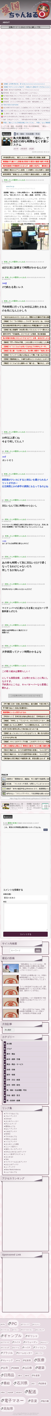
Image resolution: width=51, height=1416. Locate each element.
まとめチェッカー (12, 1121)
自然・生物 (11, 1070)
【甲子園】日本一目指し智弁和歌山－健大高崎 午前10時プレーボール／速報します (26, 704)
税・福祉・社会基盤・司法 (28, 134)
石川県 (22, 1383)
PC (14, 1323)
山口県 (28, 1367)
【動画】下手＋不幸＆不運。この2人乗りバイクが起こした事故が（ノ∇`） (26, 342)
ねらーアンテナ (11, 1129)
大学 (16, 149)
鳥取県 (24, 149)
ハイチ (27, 1347)
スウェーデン (31, 1342)
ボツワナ (40, 1353)
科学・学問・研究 (13, 1085)
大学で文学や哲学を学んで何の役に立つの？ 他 (18, 116)
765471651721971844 (10, 105)
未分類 (9, 1044)
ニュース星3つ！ (11, 1147)
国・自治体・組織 (13, 1100)
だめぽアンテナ (11, 1131)
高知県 (8, 1408)
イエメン (36, 1324)
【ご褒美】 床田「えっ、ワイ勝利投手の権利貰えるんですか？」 (23, 113)
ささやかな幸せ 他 (10, 737)
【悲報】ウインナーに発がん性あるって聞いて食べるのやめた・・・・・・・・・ (26, 355)
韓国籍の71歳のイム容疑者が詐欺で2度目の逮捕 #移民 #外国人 (26, 162)
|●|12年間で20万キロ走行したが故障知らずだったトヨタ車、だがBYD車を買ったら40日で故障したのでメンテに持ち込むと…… (26, 107)
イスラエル (6, 1330)
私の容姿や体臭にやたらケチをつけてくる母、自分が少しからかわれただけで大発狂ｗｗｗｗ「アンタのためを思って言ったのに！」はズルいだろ (26, 96)
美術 (3, 1392)
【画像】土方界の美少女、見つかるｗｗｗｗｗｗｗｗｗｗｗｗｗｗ (24, 84)
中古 (18, 1360)
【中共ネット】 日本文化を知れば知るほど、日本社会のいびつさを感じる (26, 716)
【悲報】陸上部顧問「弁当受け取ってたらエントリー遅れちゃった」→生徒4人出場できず (26, 330)
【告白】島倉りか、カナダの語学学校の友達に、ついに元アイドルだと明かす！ (26, 750)
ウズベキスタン (27, 1330)
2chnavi (8, 1119)
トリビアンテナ (11, 1141)
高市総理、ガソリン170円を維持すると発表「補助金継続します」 (23, 101)
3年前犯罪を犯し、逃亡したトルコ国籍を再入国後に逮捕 (24, 157)
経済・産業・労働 (13, 1059)
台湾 (5, 1367)
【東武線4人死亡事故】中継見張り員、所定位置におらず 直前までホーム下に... (26, 758)
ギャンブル (13, 1336)
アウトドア (26, 1324)
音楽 (34, 1401)
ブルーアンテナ (11, 1116)
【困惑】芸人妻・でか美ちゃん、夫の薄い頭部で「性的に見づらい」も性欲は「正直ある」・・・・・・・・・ (26, 351)
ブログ (9, 1049)
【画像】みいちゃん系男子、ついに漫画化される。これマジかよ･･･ (26, 725)
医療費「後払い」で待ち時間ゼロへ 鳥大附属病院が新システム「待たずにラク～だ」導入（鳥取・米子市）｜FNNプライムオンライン (25, 194)
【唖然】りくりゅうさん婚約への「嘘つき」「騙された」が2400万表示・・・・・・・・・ (26, 363)
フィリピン (40, 1347)
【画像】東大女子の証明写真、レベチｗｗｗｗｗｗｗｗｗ (21, 90)
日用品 (9, 1375)
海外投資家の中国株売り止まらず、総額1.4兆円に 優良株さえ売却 (26, 166)
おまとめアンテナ (12, 1164)
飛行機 (45, 1401)
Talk (7, 1159)
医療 (32, 149)
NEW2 (7, 1134)
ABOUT (6, 22)
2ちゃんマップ (10, 1124)
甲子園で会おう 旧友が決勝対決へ (15, 708)
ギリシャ (33, 1336)
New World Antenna (13, 1170)
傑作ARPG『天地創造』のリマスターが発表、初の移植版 (24, 334)
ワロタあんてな (11, 1136)
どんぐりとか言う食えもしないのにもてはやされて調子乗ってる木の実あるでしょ (26, 110)
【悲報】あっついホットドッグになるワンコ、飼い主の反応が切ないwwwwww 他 (26, 733)
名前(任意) (7, 894)
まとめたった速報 (12, 1144)
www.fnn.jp (10, 186)
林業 (27, 1375)
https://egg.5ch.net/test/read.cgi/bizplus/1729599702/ (30, 799)
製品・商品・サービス (15, 1064)
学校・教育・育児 (13, 1095)
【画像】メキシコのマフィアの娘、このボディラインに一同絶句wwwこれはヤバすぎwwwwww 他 (26, 742)
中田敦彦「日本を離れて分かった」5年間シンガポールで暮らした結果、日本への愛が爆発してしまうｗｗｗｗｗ (26, 99)
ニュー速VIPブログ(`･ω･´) (15, 1154)
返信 (45, 829)
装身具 (19, 1392)
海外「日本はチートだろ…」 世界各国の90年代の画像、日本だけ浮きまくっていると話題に (26, 119)
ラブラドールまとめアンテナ (16, 1162)
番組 (7, 1383)
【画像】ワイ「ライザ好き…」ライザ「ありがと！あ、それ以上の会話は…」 (26, 321)
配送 (32, 1391)
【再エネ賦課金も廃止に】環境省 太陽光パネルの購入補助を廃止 (26, 746)
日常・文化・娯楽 (13, 1080)
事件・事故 (11, 1054)
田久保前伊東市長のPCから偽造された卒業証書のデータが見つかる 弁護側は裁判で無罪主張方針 (26, 326)
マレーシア (7, 1360)
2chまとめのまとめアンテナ (15, 1152)
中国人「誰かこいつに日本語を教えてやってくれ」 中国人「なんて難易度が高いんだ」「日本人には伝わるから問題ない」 (26, 122)
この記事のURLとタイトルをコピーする (25, 696)
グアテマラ (6, 1342)
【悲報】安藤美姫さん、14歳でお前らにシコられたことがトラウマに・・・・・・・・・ (26, 359)
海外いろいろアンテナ (13, 1149)
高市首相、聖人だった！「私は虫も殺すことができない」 (21, 93)
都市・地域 (11, 1075)
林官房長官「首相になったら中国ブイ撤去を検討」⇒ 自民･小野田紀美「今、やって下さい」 (26, 174)
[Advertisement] (25, 55)
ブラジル (8, 1352)
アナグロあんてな (12, 1114)
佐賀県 (28, 1360)
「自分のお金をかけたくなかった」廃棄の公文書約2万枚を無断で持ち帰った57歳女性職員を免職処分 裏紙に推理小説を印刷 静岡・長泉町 (26, 317)
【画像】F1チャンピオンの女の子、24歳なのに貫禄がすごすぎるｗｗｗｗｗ (26, 87)
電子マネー (14, 1400)
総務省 (43, 1383)
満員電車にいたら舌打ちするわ (14, 712)
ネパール (16, 1347)
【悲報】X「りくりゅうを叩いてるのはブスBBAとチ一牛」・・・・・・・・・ (26, 347)
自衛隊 (11, 1392)
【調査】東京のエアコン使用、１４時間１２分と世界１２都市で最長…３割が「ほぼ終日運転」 (26, 170)
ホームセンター (25, 1353)
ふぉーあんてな (11, 1172)
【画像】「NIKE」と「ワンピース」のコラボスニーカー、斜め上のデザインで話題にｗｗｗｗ (26, 721)
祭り (34, 1384)
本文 (5, 902)
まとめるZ (9, 1157)
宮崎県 (16, 1368)
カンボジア (40, 1330)
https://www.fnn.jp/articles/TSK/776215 (20, 189)
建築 (41, 1367)
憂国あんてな (10, 1126)
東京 (20, 1375)
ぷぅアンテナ (10, 1167)
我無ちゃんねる (11, 1139)
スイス (17, 1342)
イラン (15, 1330)
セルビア (45, 1342)
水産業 (36, 1375)
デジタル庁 (6, 1347)
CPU (3, 1324)
